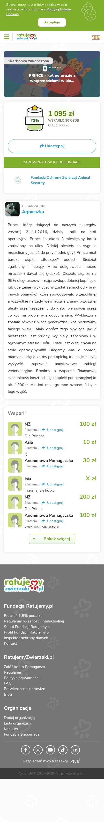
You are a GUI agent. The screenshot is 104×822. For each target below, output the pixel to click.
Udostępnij (54, 430)
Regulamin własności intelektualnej (34, 621)
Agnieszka (33, 212)
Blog (8, 694)
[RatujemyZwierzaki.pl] (26, 35)
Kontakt (10, 643)
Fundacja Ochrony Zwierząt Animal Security (60, 180)
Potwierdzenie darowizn (24, 688)
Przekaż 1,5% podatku (23, 615)
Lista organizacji (18, 723)
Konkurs (11, 729)
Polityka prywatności (21, 678)
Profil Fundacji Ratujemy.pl (27, 632)
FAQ (8, 683)
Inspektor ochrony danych (26, 638)
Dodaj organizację (19, 717)
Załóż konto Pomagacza (24, 667)
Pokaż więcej (57, 539)
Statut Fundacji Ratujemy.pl (27, 626)
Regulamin (13, 672)
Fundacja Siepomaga (21, 734)
